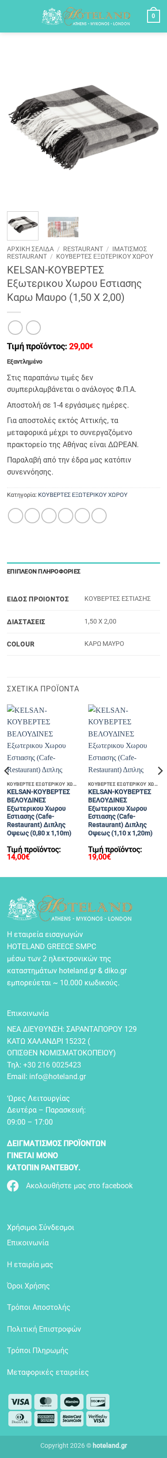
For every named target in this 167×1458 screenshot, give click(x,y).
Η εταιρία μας (30, 1264)
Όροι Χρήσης (28, 1286)
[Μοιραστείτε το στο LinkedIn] (99, 515)
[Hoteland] (86, 16)
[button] (16, 16)
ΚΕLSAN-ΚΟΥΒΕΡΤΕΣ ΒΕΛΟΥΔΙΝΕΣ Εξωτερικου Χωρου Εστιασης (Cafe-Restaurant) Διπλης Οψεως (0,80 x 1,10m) (39, 812)
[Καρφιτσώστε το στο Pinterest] (82, 515)
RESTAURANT (83, 249)
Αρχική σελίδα (30, 249)
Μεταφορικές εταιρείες (48, 1372)
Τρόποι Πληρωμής (38, 1350)
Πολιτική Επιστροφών (44, 1329)
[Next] (159, 789)
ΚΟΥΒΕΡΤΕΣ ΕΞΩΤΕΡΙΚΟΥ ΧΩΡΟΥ (104, 256)
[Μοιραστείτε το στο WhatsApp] (15, 515)
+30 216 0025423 (52, 1065)
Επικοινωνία (28, 1242)
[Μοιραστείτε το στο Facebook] (32, 515)
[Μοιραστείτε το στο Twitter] (49, 515)
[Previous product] (33, 327)
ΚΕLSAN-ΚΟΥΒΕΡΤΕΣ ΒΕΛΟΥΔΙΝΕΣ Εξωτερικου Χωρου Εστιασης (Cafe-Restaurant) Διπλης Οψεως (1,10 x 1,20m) (120, 812)
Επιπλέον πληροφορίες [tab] (43, 571)
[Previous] (7, 789)
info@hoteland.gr (57, 1076)
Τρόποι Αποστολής (39, 1307)
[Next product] (15, 327)
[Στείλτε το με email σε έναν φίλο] (65, 515)
